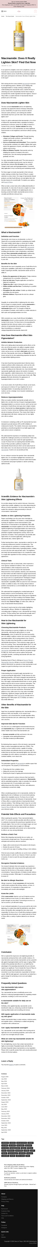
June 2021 (4, 1125)
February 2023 (5, 1111)
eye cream (4, 1145)
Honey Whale (33, 1243)
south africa (22, 1153)
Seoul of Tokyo (8, 182)
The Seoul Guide (10, 16)
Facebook (4, 1225)
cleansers (12, 1143)
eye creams (12, 1145)
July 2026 (4, 1079)
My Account (4, 1208)
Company (4, 1197)
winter (27, 1155)
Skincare (4, 1153)
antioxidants (5, 1143)
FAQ (2, 1218)
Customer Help (5, 1211)
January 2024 (5, 1090)
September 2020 (6, 1130)
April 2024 (4, 1083)
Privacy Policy (5, 1201)
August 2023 (4, 1102)
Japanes (23, 1148)
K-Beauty (30, 1148)
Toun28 (12, 1155)
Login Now (27, 3)
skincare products (13, 1153)
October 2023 (5, 1097)
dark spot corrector (21, 1143)
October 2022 (5, 1120)
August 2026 (4, 1076)
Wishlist (3, 1237)
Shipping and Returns (7, 1199)
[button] (35, 11)
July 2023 (4, 1104)
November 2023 (5, 1095)
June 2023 (4, 1106)
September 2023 (6, 1100)
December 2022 (5, 1116)
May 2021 (4, 1127)
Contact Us (4, 1213)
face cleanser (20, 1145)
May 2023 (4, 1109)
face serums (5, 1148)
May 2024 (4, 1081)
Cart (2, 1235)
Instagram (4, 1227)
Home (2, 16)
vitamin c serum (20, 1155)
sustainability (5, 1155)
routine (32, 1150)
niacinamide (25, 83)
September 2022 (6, 1123)
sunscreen (29, 1153)
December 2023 (5, 1093)
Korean (4, 1150)
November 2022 (5, 1118)
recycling (26, 1150)
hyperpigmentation (14, 1148)
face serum (28, 1145)
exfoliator (30, 1143)
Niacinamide (19, 1150)
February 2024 (5, 1088)
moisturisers (11, 1150)
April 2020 (4, 1132)
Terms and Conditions (7, 1215)
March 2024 (4, 1086)
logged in (11, 1064)
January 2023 (5, 1113)
